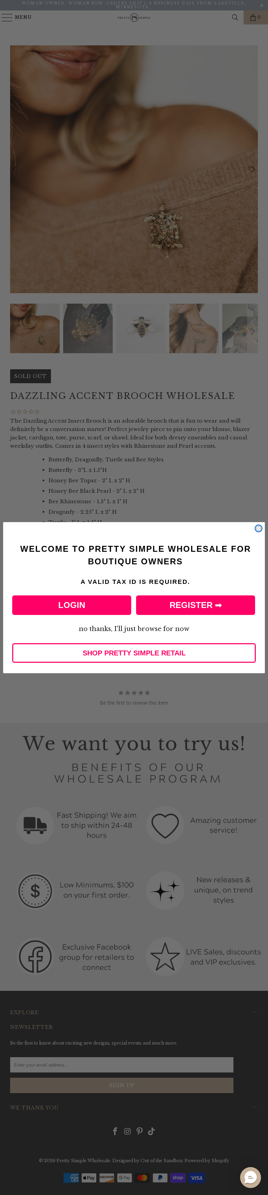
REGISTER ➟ (196, 605)
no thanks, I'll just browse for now (134, 629)
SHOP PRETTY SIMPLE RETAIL (134, 653)
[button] (250, 1177)
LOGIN (71, 605)
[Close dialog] (258, 528)
